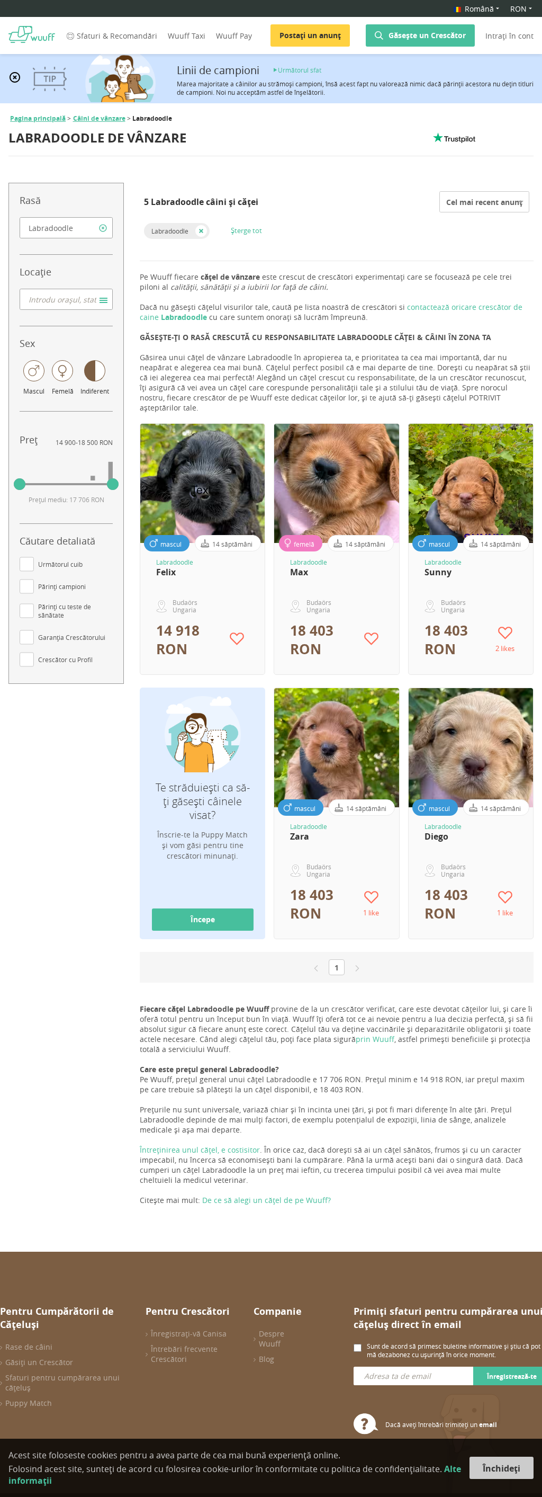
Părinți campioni (62, 586)
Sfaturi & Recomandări (117, 36)
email (488, 1424)
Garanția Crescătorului (71, 637)
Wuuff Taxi (186, 36)
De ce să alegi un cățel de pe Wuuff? (266, 1200)
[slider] (19, 484)
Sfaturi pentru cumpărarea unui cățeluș (62, 1383)
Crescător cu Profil (65, 659)
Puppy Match (28, 1403)
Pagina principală (38, 118)
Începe (203, 919)
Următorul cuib (60, 564)
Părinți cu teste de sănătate (64, 610)
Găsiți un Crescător (39, 1362)
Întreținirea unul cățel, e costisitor (200, 1150)
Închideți (501, 1468)
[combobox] (66, 227)
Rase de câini (28, 1347)
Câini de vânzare (99, 118)
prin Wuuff (375, 1039)
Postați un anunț (310, 35)
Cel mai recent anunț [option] (484, 202)
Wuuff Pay (234, 36)
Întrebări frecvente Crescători (184, 1354)
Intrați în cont (509, 36)
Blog (266, 1359)
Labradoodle (169, 231)
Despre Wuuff (271, 1339)
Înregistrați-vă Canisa (189, 1334)
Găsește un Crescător (427, 35)
